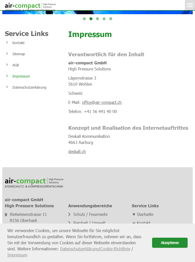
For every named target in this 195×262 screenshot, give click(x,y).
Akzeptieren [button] (170, 242)
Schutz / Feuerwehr (90, 214)
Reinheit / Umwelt (89, 222)
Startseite (145, 214)
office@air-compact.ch (102, 102)
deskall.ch (77, 151)
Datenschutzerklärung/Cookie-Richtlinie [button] (95, 248)
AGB (15, 65)
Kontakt (18, 43)
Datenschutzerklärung (29, 87)
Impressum (21, 76)
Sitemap (18, 54)
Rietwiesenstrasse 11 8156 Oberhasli (28, 217)
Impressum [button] (17, 254)
